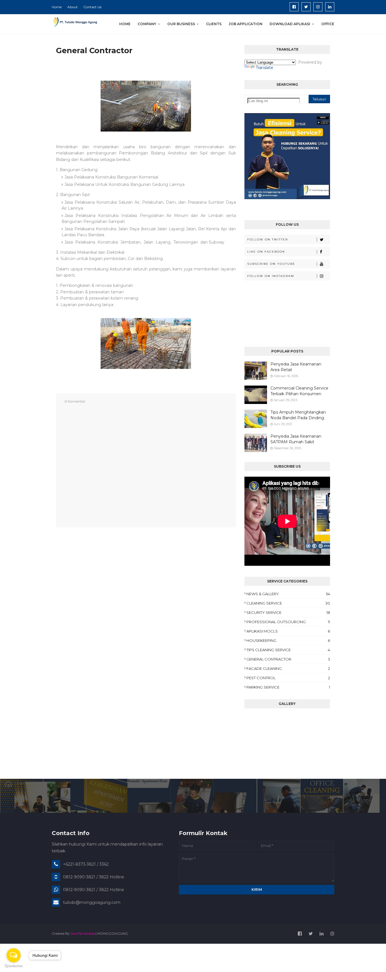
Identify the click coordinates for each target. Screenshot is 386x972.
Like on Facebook (266, 251)
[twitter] (306, 6)
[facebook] (294, 6)
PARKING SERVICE (288, 687)
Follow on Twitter (267, 239)
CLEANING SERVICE (288, 603)
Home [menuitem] (125, 24)
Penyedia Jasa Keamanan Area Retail (295, 367)
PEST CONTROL (288, 678)
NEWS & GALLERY (288, 594)
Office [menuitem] (327, 24)
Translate (264, 67)
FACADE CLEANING (288, 668)
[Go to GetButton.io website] (14, 966)
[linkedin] (329, 6)
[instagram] (317, 6)
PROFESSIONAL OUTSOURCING (288, 622)
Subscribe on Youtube (271, 264)
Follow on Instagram (270, 276)
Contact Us (92, 7)
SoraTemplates (83, 933)
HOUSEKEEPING (288, 640)
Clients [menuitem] (214, 24)
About (72, 7)
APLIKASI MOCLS (288, 631)
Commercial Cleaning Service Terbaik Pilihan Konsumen (299, 391)
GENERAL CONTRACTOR (288, 659)
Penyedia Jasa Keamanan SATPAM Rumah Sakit (295, 439)
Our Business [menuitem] (181, 24)
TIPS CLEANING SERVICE (288, 650)
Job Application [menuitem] (246, 24)
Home (57, 7)
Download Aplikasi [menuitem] (290, 24)
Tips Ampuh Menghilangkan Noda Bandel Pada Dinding (298, 415)
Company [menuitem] (147, 24)
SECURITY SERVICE (288, 612)
